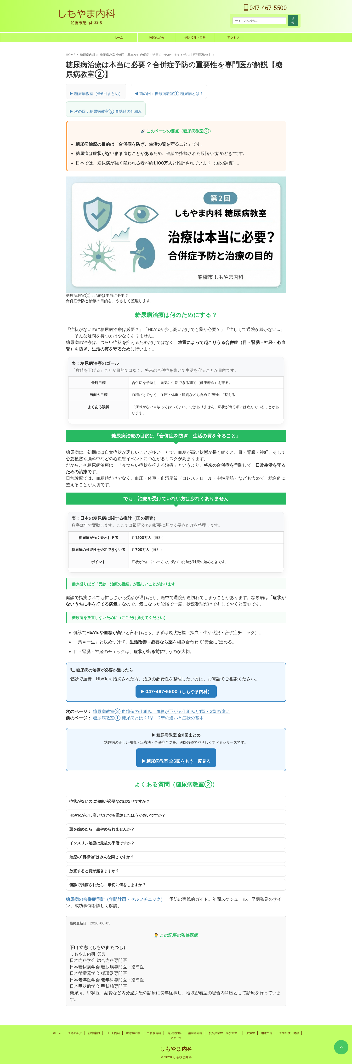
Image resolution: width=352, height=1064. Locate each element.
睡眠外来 (267, 1033)
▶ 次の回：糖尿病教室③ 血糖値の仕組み (105, 111)
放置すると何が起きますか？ (94, 870)
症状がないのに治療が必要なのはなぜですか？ (109, 801)
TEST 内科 (113, 1033)
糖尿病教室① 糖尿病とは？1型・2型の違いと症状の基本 (148, 717)
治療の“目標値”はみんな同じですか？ (101, 856)
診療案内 (94, 1033)
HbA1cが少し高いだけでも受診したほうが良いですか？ (117, 815)
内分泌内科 (174, 1033)
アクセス (233, 37)
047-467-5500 (267, 8)
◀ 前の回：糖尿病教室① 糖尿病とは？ (169, 93)
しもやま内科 (176, 1049)
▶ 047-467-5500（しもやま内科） (176, 691)
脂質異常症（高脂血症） (224, 1033)
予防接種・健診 (195, 37)
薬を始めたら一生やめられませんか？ (102, 829)
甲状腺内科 (154, 1033)
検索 (292, 20)
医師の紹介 (157, 37)
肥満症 (250, 1033)
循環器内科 (195, 1033)
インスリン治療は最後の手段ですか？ (102, 843)
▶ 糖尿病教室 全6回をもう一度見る (176, 761)
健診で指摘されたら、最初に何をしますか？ (107, 884)
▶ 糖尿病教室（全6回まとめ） (96, 93)
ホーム (118, 37)
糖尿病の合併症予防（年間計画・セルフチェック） (115, 899)
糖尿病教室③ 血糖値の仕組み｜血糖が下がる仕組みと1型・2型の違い (161, 711)
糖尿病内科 (133, 1033)
